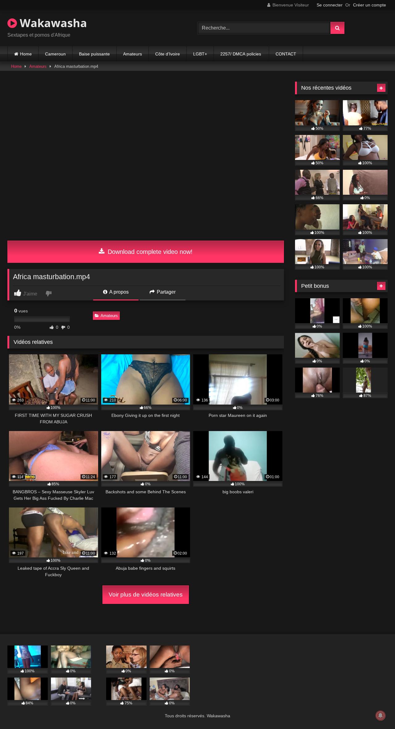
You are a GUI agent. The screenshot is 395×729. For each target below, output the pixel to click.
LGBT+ (200, 53)
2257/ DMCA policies (241, 53)
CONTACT (286, 53)
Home (26, 53)
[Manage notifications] (380, 715)
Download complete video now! (149, 251)
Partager (166, 292)
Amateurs (132, 53)
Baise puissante (94, 53)
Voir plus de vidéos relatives (146, 594)
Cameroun (55, 53)
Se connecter (330, 4)
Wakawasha (52, 23)
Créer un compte (369, 4)
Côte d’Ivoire (167, 53)
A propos (118, 292)
